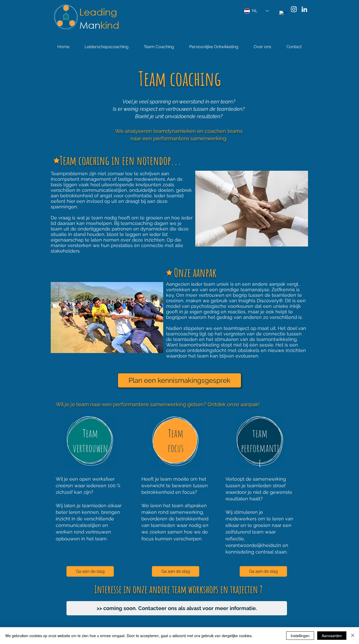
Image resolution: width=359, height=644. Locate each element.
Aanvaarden (332, 635)
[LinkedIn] (304, 9)
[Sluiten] (353, 635)
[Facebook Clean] (283, 15)
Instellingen (300, 635)
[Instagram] (294, 9)
